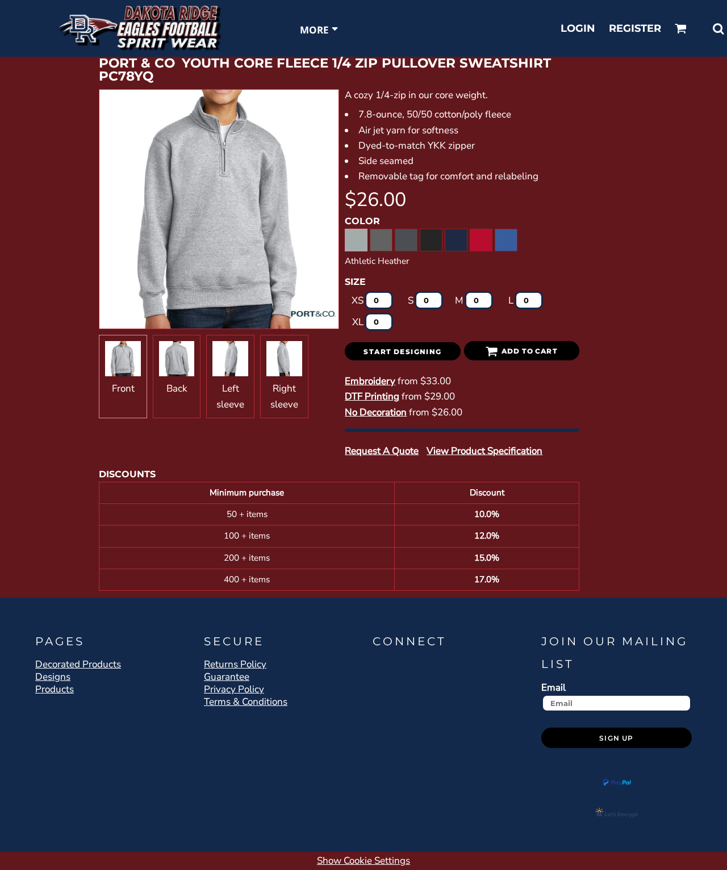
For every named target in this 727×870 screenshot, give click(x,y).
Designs (52, 676)
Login (578, 28)
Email (553, 687)
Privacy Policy (234, 689)
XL (358, 322)
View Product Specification (484, 450)
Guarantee (226, 676)
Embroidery (370, 381)
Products (54, 689)
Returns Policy (235, 664)
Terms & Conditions (245, 701)
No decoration (376, 412)
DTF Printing (372, 396)
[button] (681, 29)
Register (635, 28)
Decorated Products (78, 664)
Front (123, 388)
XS (358, 300)
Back (176, 388)
